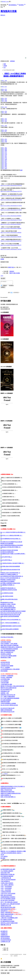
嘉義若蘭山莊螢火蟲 (6, 924)
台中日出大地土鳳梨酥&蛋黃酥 (8, 655)
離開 (8, 973)
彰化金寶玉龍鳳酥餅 (6, 700)
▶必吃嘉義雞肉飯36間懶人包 (8, 609)
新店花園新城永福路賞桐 (7, 876)
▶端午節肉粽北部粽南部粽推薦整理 (10, 616)
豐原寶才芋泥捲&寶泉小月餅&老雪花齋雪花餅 (12, 686)
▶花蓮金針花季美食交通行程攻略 (9, 550)
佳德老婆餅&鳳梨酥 (6, 642)
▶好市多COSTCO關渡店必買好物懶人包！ (11, 535)
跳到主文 (3, 15)
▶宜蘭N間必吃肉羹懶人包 (7, 606)
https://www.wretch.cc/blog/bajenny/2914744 (11, 241)
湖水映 (2, 854)
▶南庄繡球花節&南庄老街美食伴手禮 (10, 569)
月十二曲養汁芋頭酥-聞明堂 (8, 696)
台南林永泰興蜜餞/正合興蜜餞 (8, 703)
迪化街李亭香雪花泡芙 (6, 689)
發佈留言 (3, 287)
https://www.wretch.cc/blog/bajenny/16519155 (11, 185)
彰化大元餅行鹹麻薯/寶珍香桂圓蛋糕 (10, 698)
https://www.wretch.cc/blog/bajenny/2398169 (11, 232)
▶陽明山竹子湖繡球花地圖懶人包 (9, 574)
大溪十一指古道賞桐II (6, 888)
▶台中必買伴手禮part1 (6, 556)
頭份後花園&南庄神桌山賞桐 (8, 907)
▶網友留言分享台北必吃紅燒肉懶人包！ (11, 619)
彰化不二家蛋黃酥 (5, 667)
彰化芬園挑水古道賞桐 (6, 919)
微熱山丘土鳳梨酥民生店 (7, 652)
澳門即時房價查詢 (5, 938)
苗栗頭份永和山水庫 (6, 905)
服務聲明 (16, 955)
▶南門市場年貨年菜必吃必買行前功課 (10, 614)
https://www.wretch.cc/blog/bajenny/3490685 (11, 228)
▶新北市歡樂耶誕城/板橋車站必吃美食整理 (12, 545)
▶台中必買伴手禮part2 (6, 560)
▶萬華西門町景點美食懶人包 (8, 588)
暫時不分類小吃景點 (14, 273)
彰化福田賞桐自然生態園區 (7, 921)
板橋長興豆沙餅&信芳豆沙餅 (8, 694)
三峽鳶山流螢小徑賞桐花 (7, 883)
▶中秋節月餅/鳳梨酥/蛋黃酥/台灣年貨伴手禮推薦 (13, 611)
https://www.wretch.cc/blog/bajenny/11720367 (11, 209)
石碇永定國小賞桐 (5, 872)
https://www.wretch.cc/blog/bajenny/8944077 (11, 224)
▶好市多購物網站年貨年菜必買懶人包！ (11, 538)
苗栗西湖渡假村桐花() (8, 909)
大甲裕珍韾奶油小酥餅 (6, 684)
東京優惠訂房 (4, 931)
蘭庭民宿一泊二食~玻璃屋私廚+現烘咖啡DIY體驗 (13, 851)
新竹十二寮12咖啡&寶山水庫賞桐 (9, 902)
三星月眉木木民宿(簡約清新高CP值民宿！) (11, 853)
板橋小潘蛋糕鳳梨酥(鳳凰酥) (8, 650)
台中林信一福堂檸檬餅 (6, 677)
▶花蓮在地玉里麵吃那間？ (7, 552)
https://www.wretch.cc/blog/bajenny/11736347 (11, 220)
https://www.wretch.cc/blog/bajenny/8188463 (11, 215)
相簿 (4, 64)
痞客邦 (9, 267)
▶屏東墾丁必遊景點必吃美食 (8, 579)
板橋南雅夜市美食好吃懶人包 (8, 788)
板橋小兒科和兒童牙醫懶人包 (8, 796)
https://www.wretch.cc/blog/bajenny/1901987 (11, 236)
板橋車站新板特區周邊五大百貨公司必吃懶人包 (13, 786)
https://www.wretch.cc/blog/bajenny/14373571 (11, 191)
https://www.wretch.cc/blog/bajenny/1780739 (11, 249)
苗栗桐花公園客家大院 (6, 916)
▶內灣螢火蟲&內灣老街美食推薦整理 (10, 566)
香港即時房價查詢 (5, 936)
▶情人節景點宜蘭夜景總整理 (8, 607)
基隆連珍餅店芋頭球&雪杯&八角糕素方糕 (11, 647)
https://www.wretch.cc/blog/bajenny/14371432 (11, 199)
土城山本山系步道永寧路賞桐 (8, 879)
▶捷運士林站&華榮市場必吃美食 (9, 599)
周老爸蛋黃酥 (4, 671)
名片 (4, 67)
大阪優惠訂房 (4, 933)
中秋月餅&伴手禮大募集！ (7, 637)
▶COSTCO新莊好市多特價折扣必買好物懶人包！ (13, 532)
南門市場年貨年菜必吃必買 (7, 711)
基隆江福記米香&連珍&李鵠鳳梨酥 (9, 645)
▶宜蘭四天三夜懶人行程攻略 (8, 604)
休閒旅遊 (12, 61)
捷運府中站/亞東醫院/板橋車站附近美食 (11, 793)
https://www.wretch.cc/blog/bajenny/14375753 (11, 195)
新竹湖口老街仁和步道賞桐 (7, 900)
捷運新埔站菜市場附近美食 (7, 791)
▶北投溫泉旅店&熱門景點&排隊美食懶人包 (12, 576)
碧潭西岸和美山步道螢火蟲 (7, 874)
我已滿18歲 (3, 973)
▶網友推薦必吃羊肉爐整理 (7, 581)
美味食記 (11, 271)
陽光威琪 (3, 858)
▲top (2, 275)
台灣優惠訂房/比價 (5, 941)
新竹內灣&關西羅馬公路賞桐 (8, 898)
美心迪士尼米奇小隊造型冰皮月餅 (9, 705)
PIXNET (6, 954)
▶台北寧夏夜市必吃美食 (7, 593)
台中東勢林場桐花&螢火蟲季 (8, 869)
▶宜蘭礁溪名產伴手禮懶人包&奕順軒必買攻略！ (13, 553)
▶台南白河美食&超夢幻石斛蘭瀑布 (10, 629)
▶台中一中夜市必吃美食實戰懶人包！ (10, 622)
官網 (21, 170)
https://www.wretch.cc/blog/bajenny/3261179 (11, 245)
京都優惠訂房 (4, 934)
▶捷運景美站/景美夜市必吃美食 (9, 589)
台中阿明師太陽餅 (5, 679)
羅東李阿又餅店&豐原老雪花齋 (8, 687)
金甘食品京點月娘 (5, 662)
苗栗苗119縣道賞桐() (10, 912)
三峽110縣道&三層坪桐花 (7, 884)
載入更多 (3, 278)
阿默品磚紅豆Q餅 (5, 691)
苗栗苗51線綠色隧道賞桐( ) (11, 914)
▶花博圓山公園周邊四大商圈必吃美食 (10, 583)
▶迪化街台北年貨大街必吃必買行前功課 (11, 613)
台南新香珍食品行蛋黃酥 (7, 665)
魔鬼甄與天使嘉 (9, 11)
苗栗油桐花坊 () (7, 910)
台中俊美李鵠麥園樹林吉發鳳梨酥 (9, 648)
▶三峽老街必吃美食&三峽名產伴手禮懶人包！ (12, 563)
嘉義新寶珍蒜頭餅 (5, 701)
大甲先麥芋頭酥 (5, 682)
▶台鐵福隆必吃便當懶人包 (7, 585)
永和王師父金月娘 (5, 664)
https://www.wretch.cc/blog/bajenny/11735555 (11, 205)
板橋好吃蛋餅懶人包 (6, 795)
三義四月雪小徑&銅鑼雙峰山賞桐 (9, 917)
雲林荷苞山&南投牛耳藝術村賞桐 (9, 923)
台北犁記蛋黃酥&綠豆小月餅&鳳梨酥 (10, 669)
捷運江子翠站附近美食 (6, 790)
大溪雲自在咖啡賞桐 (6, 891)
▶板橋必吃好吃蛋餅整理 (7, 543)
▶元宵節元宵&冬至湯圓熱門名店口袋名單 (11, 541)
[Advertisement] (13, 27)
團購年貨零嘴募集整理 (6, 710)
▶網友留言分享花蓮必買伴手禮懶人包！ (11, 547)
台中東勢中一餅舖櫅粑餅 (7, 675)
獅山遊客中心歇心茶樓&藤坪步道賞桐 (10, 904)
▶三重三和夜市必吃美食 (7, 596)
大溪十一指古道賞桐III (6, 886)
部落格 (5, 65)
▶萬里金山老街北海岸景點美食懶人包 (10, 572)
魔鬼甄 (2, 259)
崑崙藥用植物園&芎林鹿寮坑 (8, 897)
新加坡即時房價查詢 (6, 940)
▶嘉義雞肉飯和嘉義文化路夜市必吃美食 (11, 626)
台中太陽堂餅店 (5, 681)
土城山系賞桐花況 (5, 881)
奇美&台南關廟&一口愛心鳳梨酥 (9, 643)
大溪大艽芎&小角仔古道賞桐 (8, 893)
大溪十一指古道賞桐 (6, 890)
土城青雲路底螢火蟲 (6, 878)
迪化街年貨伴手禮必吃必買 (7, 708)
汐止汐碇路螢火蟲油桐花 (7, 871)
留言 (13, 267)
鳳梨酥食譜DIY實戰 (6, 657)
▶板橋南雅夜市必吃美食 (7, 602)
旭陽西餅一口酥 (5, 693)
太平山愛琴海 (4, 856)
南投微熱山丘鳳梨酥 (6, 654)
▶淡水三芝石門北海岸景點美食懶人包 (10, 578)
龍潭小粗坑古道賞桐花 (6, 895)
